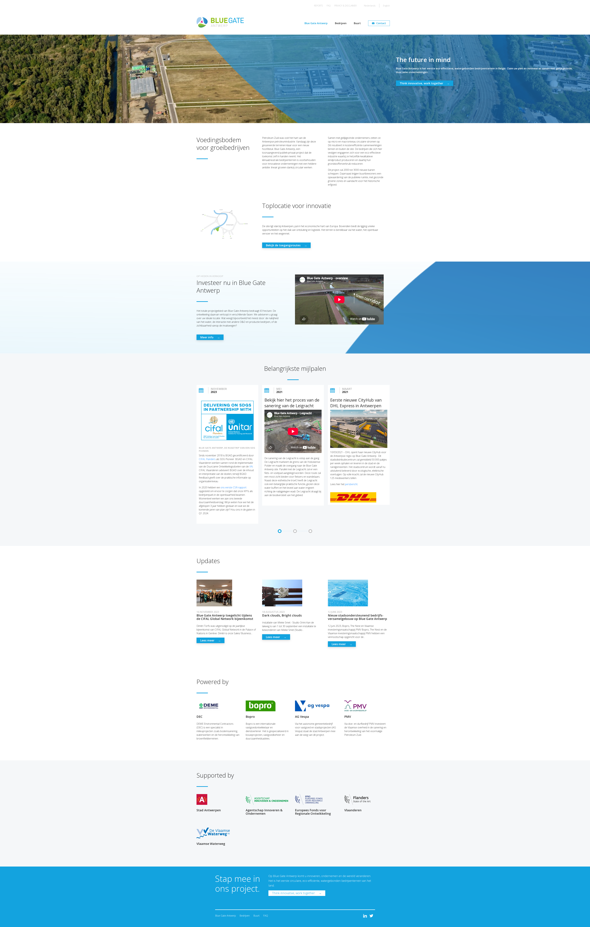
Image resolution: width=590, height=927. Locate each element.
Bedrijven (340, 23)
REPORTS (318, 5)
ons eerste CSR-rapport (233, 487)
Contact (381, 23)
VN (251, 466)
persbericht (351, 484)
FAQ (329, 5)
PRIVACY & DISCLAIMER (345, 5)
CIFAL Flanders (207, 459)
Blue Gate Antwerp (316, 23)
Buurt (357, 23)
